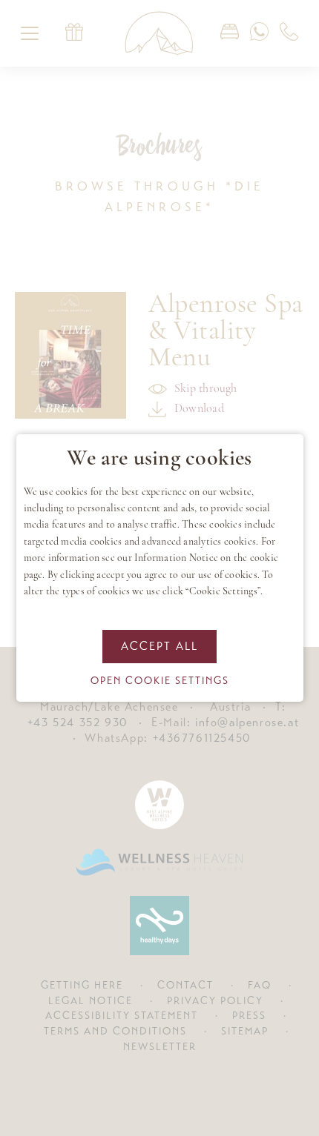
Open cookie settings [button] (160, 680)
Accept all (159, 646)
